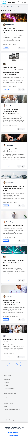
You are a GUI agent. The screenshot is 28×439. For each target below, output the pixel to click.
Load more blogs (14, 364)
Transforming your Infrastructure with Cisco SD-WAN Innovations (12, 302)
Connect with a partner (9, 388)
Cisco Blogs (11, 2)
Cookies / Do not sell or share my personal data (12, 410)
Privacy (5, 406)
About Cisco (7, 379)
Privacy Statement (13, 432)
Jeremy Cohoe (10, 105)
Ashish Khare (9, 257)
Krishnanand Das (10, 64)
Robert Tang (9, 145)
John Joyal (9, 296)
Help (5, 400)
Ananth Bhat (9, 336)
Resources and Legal (10, 393)
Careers (6, 385)
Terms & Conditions (8, 403)
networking (6, 89)
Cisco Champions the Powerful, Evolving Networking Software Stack (13, 188)
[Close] (25, 425)
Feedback (6, 397)
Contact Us (6, 382)
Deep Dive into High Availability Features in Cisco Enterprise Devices (13, 263)
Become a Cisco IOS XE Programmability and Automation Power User (11, 112)
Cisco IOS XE (11, 6)
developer (6, 47)
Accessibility (7, 414)
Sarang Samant (10, 182)
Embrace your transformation (13, 225)
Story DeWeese (10, 24)
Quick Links (7, 375)
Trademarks (7, 417)
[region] (14, 431)
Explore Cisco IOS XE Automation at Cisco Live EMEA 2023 (13, 30)
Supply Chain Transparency (10, 420)
